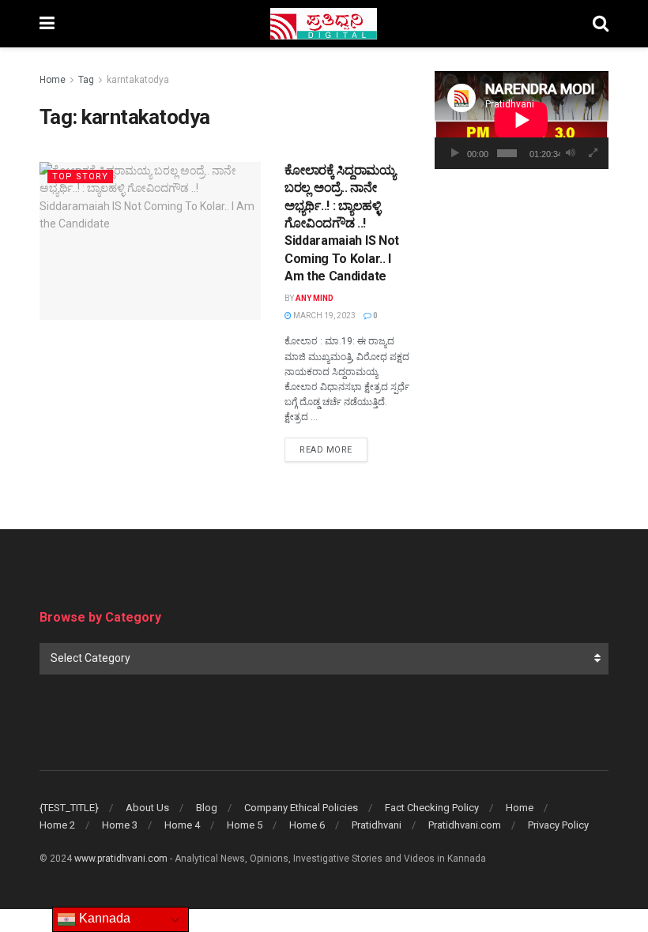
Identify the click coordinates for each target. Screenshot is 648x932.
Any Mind (314, 298)
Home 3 (120, 825)
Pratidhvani (376, 825)
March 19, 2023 (324, 315)
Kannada (103, 918)
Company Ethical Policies (301, 808)
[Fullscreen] (593, 153)
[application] (521, 120)
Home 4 (182, 825)
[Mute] (570, 153)
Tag (86, 79)
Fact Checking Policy (432, 808)
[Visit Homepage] (323, 23)
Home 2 (57, 825)
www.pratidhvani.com (121, 858)
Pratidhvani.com (464, 825)
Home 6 (307, 825)
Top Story (80, 176)
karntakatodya (138, 79)
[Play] (455, 153)
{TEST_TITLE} (69, 808)
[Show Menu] (47, 23)
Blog (206, 808)
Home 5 (244, 825)
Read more (333, 449)
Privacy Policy (558, 825)
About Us (147, 808)
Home (53, 79)
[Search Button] (600, 23)
